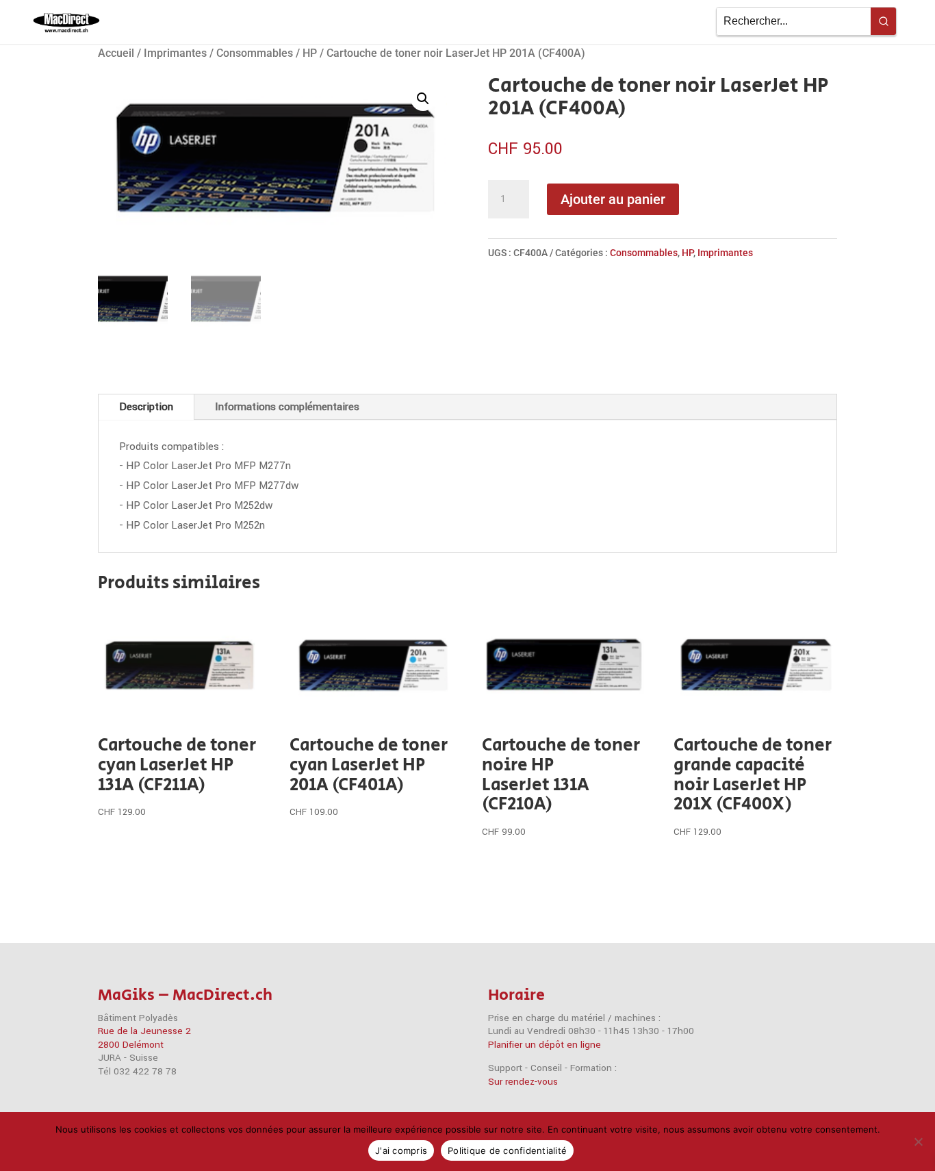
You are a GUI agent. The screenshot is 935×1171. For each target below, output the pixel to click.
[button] (423, 98)
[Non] (918, 1141)
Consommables (254, 53)
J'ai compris (401, 1150)
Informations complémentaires (287, 406)
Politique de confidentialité (507, 1150)
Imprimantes (175, 53)
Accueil (116, 53)
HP (310, 53)
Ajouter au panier (613, 199)
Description (146, 406)
